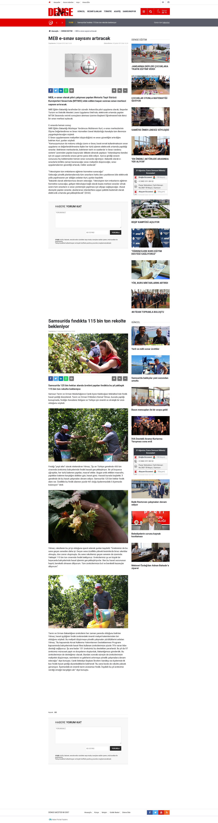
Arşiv (78, 2)
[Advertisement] (88, 270)
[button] (114, 90)
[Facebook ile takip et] (150, 812)
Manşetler (57, 2)
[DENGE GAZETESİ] (60, 11)
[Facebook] (50, 90)
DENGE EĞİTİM (66, 31)
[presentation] (56, 22)
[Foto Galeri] (168, 2)
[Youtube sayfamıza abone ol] (161, 812)
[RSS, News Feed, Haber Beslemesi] (167, 812)
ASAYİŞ (117, 11)
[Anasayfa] (49, 2)
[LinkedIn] (61, 90)
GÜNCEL (81, 11)
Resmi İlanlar (94, 11)
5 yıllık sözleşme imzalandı (88, 22)
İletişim (104, 812)
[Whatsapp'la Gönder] (66, 90)
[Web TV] (163, 2)
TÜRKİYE (108, 11)
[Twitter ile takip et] (155, 812)
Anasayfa (54, 31)
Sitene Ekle (86, 2)
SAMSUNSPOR (129, 11)
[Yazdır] (71, 90)
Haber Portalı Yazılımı (60, 820)
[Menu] (144, 11)
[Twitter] (55, 90)
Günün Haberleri (68, 2)
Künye (96, 812)
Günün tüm (162, 22)
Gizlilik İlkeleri (114, 812)
